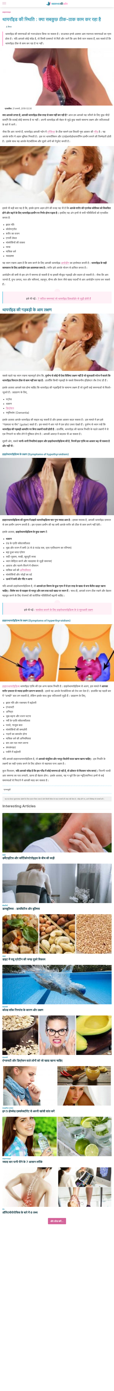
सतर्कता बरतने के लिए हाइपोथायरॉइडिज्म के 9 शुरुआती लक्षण (64, 609)
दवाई (3, 855)
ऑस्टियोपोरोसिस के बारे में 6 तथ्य (20, 1212)
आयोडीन (65, 262)
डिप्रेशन (10, 408)
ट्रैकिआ (51, 131)
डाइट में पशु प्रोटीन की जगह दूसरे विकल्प (23, 959)
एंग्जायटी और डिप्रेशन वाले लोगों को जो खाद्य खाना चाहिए (32, 1060)
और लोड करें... (57, 1221)
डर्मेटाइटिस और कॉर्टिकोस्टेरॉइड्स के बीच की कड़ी (28, 858)
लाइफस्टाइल (6, 12)
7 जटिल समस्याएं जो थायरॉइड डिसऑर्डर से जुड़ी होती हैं (64, 298)
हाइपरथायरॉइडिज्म (11, 686)
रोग (3, 1209)
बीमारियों (5, 905)
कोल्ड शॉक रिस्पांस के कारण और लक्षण (22, 1010)
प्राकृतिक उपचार (7, 1108)
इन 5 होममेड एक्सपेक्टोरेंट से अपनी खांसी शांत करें (28, 1111)
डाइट (4, 956)
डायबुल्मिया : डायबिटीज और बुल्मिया (21, 909)
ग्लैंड (96, 131)
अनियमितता (25, 570)
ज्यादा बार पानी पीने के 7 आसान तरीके (22, 1162)
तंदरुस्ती (5, 1007)
